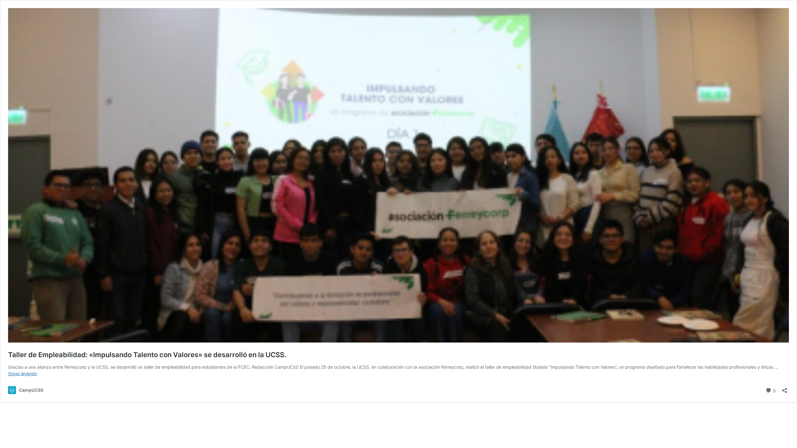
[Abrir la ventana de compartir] (784, 388)
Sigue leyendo (22, 373)
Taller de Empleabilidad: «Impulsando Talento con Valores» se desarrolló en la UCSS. (147, 355)
